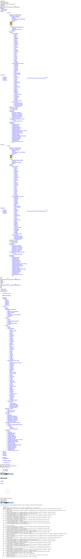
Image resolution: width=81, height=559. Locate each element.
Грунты (9, 319)
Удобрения (10, 432)
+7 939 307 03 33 (3, 9)
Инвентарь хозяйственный (13, 311)
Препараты (10, 414)
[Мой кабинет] (1, 277)
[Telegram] (13, 474)
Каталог (6, 308)
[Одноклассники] (3, 474)
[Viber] (8, 474)
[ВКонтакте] (1, 474)
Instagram (6, 470)
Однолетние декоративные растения (15, 424)
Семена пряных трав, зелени (16, 362)
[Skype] (11, 474)
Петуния (11, 427)
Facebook (6, 469)
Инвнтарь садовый (11, 410)
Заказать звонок (3, 291)
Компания (7, 300)
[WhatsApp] (9, 474)
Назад (6, 299)
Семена (9, 327)
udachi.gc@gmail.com (6, 466)
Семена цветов (13, 403)
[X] (6, 474)
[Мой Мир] (4, 474)
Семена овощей (13, 330)
